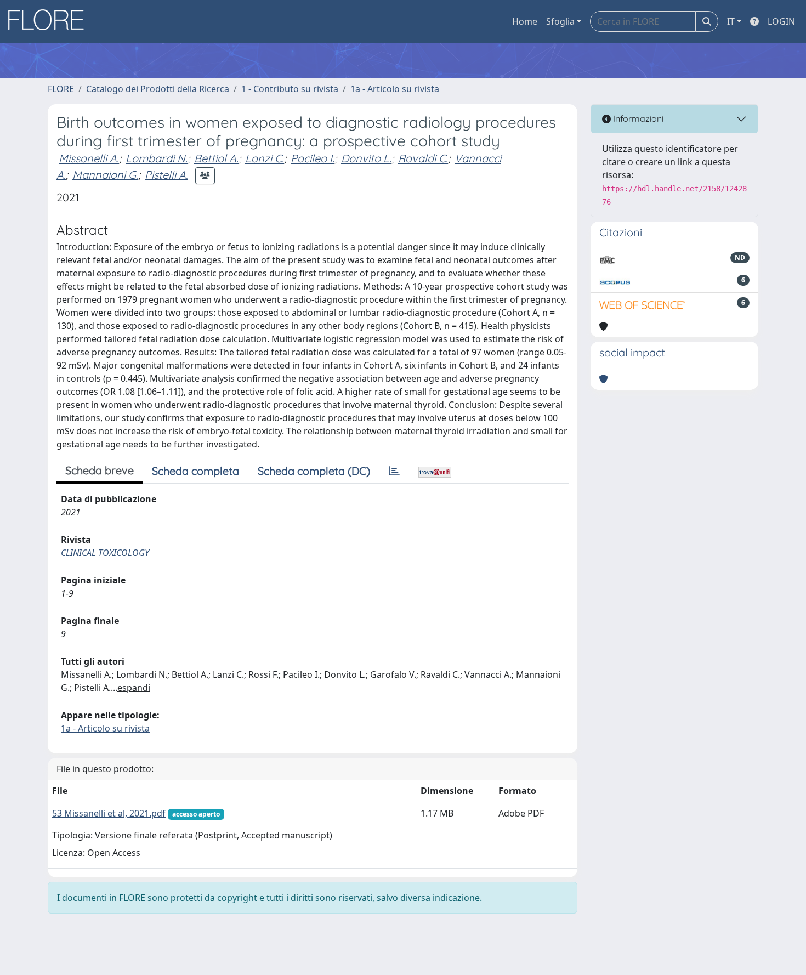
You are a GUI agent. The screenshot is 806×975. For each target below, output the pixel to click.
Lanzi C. (264, 158)
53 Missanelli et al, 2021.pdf (109, 813)
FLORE (61, 89)
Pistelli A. (166, 175)
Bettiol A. (216, 158)
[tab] (394, 471)
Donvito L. (366, 158)
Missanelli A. (89, 158)
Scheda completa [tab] (195, 471)
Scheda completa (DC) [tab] (314, 471)
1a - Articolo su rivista (394, 89)
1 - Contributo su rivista (289, 89)
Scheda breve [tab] (99, 470)
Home (524, 21)
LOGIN (781, 21)
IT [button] (731, 21)
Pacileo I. (312, 158)
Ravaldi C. (423, 158)
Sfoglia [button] (560, 21)
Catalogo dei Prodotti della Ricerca (157, 89)
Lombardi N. (157, 158)
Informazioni (637, 118)
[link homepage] (50, 21)
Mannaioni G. (105, 175)
